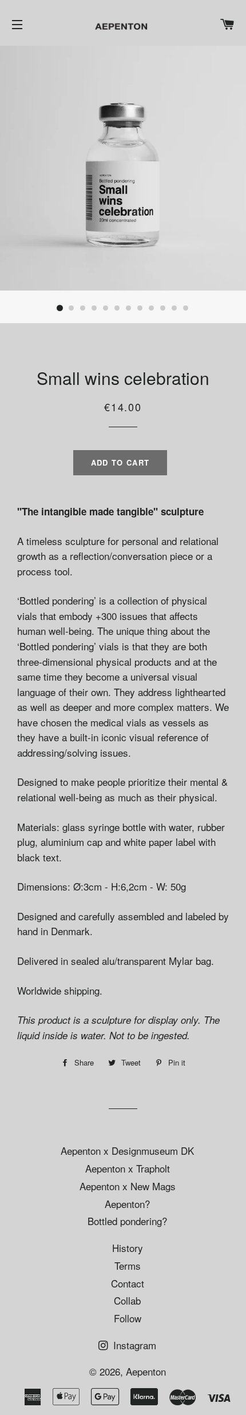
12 (186, 308)
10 (163, 308)
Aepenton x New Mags (128, 1186)
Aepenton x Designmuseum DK (127, 1150)
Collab (127, 1300)
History (127, 1248)
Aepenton (146, 1371)
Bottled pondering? (127, 1221)
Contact (127, 1283)
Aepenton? (127, 1204)
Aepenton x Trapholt (127, 1168)
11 (174, 308)
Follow (127, 1318)
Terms (127, 1265)
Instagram (133, 1345)
